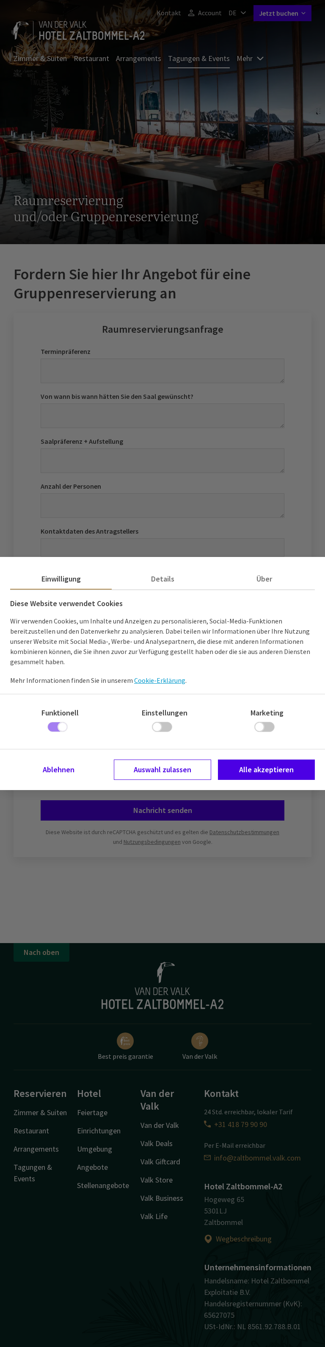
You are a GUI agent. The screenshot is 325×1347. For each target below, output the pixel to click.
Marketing (267, 713)
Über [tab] (264, 579)
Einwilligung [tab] (61, 579)
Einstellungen (164, 713)
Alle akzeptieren (266, 769)
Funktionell (60, 713)
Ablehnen (58, 769)
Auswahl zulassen (162, 769)
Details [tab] (162, 579)
